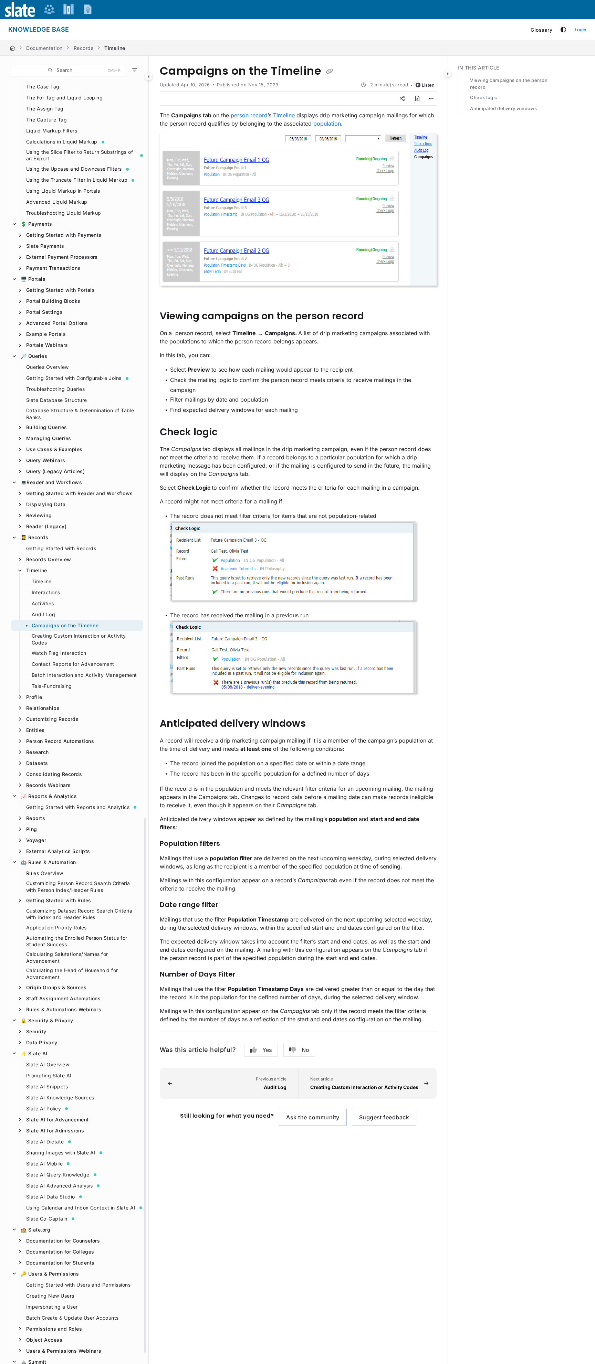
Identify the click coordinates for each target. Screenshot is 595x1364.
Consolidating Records (54, 774)
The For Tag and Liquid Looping (64, 97)
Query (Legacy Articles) (55, 471)
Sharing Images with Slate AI (60, 1152)
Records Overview (48, 559)
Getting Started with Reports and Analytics (77, 807)
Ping (31, 829)
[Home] (12, 48)
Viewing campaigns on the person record (508, 83)
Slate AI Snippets (47, 1086)
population (327, 123)
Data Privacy (42, 1042)
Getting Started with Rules (58, 900)
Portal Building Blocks (53, 301)
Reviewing (39, 515)
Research (37, 752)
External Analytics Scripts (58, 851)
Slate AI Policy (43, 1108)
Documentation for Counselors (63, 1241)
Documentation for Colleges (60, 1252)
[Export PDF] (417, 98)
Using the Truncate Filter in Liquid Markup (76, 180)
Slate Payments (45, 246)
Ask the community (312, 1117)
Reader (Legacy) (46, 526)
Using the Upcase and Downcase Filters (74, 169)
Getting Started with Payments (64, 235)
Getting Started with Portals (60, 290)
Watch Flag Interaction (59, 653)
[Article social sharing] (402, 98)
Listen (428, 85)
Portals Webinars (47, 345)
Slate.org (35, 1230)
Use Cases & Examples (54, 449)
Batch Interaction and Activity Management (84, 675)
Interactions (46, 592)
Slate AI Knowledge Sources (60, 1097)
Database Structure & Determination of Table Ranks (80, 413)
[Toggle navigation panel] (149, 76)
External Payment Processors (62, 257)
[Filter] (135, 70)
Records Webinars (48, 785)
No (305, 1049)
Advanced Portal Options (57, 323)
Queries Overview (47, 367)
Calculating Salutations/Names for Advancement (67, 957)
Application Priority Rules (56, 927)
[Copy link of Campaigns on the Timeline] (329, 71)
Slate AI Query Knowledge (58, 1174)
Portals (33, 279)
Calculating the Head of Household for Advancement (72, 973)
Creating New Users (50, 1296)
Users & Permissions (50, 1274)
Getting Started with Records (61, 548)
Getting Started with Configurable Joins (74, 378)
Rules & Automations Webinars (63, 1009)
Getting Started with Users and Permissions (78, 1285)
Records (83, 48)
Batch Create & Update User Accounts (72, 1318)
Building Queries (46, 427)
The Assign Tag (45, 108)
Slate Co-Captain (46, 1219)
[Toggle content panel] (447, 74)
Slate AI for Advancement (57, 1119)
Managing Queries (48, 438)
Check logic (483, 97)
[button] (68, 70)
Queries (34, 356)
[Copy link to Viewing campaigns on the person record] (374, 316)
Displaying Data (45, 504)
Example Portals (46, 334)
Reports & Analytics (49, 796)
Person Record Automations (60, 741)
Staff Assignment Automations (63, 998)
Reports (35, 818)
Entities (35, 730)
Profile (34, 697)
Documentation (44, 48)
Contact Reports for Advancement (73, 664)
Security (36, 1031)
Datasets (37, 763)
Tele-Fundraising (52, 686)
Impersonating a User (52, 1307)
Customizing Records (52, 719)
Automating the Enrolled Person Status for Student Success (76, 941)
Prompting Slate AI (49, 1075)
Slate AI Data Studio (50, 1197)
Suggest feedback (384, 1117)
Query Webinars (45, 460)
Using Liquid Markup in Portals (63, 191)
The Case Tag (43, 86)
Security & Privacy (47, 1020)
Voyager (36, 840)
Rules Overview (44, 873)
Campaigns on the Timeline (65, 625)
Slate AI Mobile (44, 1163)
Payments (36, 224)
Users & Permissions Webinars (63, 1351)
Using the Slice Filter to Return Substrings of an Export (79, 155)
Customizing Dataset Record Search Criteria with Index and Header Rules (79, 914)
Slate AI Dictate (45, 1141)
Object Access (44, 1340)
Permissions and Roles (54, 1329)
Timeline (114, 48)
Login (580, 29)
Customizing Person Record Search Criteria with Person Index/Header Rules (78, 886)
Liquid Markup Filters (51, 131)
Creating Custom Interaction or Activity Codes (79, 639)
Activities (43, 603)
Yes (267, 1049)
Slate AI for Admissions (55, 1130)
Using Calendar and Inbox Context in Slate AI (80, 1208)
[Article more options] (431, 98)
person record (249, 115)
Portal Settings (44, 312)
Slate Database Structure (56, 400)
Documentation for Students (60, 1263)
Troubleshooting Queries (55, 389)
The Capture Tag (46, 119)
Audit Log (43, 614)
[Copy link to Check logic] (228, 432)
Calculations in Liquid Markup (61, 142)
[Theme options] (563, 29)
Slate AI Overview (47, 1064)
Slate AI (34, 1053)
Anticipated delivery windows (503, 108)
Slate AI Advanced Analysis (59, 1186)
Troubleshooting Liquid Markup (63, 213)
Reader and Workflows (51, 482)
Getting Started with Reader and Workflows (79, 493)
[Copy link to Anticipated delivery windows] (316, 724)
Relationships (43, 708)
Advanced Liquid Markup (56, 202)
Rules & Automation (48, 862)
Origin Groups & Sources (56, 987)
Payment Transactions (53, 268)
